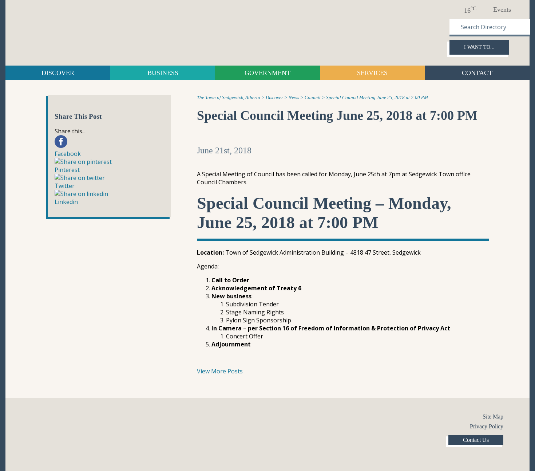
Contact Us (476, 440)
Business (162, 72)
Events (502, 9)
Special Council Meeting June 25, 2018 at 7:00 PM (337, 115)
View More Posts (220, 371)
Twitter (51, 417)
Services (372, 72)
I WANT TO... (479, 47)
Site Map (493, 416)
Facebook (37, 417)
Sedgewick (72, 31)
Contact (477, 72)
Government (267, 72)
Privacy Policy (486, 426)
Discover (57, 72)
